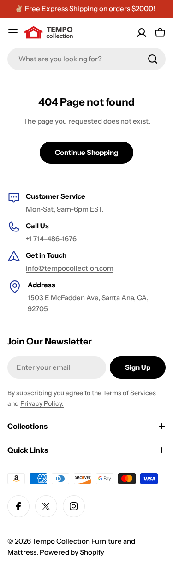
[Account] (141, 32)
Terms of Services (129, 393)
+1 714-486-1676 (51, 238)
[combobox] (86, 59)
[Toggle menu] (12, 32)
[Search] (152, 59)
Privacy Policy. (42, 403)
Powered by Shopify (72, 552)
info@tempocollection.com (69, 268)
